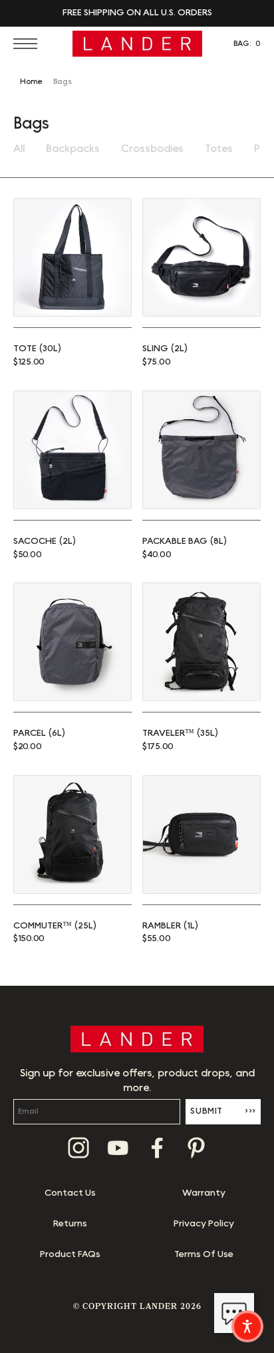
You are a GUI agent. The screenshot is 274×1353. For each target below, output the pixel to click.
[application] (234, 1313)
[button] (28, 43)
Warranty (203, 1193)
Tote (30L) (37, 348)
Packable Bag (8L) (184, 541)
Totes (219, 148)
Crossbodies (152, 148)
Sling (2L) (165, 348)
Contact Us (70, 1193)
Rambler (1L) (170, 925)
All (19, 148)
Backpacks (73, 148)
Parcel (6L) (39, 733)
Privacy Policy (204, 1223)
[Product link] (72, 257)
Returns (70, 1223)
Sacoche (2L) (44, 541)
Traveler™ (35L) (180, 733)
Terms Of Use (203, 1254)
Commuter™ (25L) (54, 925)
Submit (223, 1111)
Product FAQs (70, 1254)
